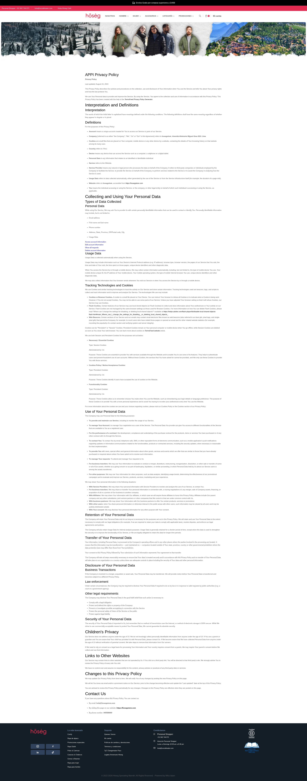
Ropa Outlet (72, 746)
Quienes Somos (109, 734)
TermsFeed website (152, 331)
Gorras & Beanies (74, 759)
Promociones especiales (76, 742)
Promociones (185, 16)
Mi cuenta (217, 16)
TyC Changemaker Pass (112, 751)
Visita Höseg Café (64, 8)
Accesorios (151, 16)
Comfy (70, 734)
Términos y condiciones (112, 746)
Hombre (123, 16)
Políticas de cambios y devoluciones (117, 742)
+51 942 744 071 (22, 8)
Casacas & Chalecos (75, 755)
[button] (200, 16)
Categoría (168, 16)
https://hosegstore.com (134, 183)
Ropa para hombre (74, 767)
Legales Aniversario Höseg (113, 755)
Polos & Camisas (74, 751)
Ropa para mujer (73, 763)
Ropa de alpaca (73, 738)
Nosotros (110, 16)
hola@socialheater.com (43, 8)
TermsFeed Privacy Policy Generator (138, 99)
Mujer (136, 16)
